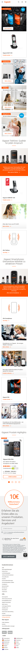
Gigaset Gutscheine (6, 602)
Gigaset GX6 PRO (8, 459)
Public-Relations (5, 622)
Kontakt (3, 613)
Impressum (4, 591)
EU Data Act (4, 587)
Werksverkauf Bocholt (7, 598)
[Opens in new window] (13, 468)
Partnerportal (5, 609)
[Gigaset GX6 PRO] (12, 448)
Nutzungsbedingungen (7, 569)
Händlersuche (5, 607)
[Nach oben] (26, 649)
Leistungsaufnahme (6, 606)
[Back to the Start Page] (7, 2)
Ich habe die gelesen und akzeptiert (14, 533)
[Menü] (2, 2)
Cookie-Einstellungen (6, 615)
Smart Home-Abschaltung (7, 611)
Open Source (5, 604)
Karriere (3, 624)
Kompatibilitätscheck (6, 600)
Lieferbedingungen (6, 573)
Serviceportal (5, 596)
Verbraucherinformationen (7, 575)
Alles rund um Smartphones (13, 292)
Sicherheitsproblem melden (8, 582)
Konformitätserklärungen (7, 580)
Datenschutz (5, 571)
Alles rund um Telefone (13, 172)
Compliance (4, 584)
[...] (25, 2)
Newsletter (4, 589)
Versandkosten (5, 576)
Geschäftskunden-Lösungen (8, 626)
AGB (3, 567)
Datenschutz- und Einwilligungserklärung (16, 532)
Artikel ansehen (12, 476)
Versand (14, 473)
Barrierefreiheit (5, 586)
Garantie (4, 578)
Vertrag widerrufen (6, 617)
